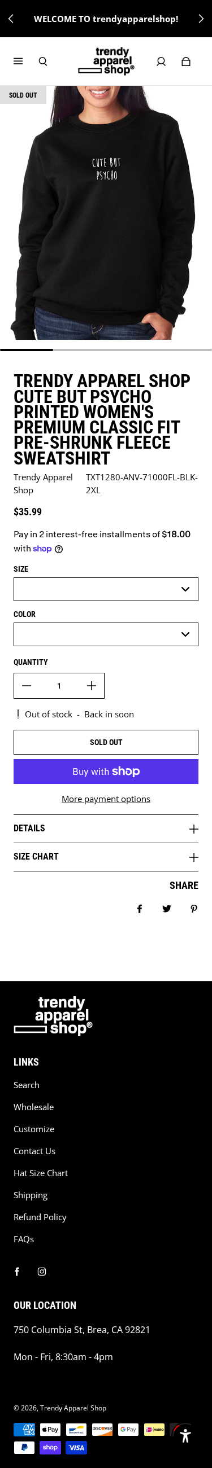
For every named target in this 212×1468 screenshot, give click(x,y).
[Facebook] (17, 1271)
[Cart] (186, 61)
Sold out (106, 742)
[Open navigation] (26, 61)
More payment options (106, 799)
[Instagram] (41, 1271)
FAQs (24, 1239)
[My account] (161, 61)
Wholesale (34, 1107)
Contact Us (34, 1151)
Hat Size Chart (41, 1173)
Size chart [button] (36, 856)
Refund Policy (40, 1217)
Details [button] (29, 828)
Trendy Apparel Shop (73, 1408)
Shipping (30, 1195)
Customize (34, 1129)
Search (27, 1085)
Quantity (31, 662)
